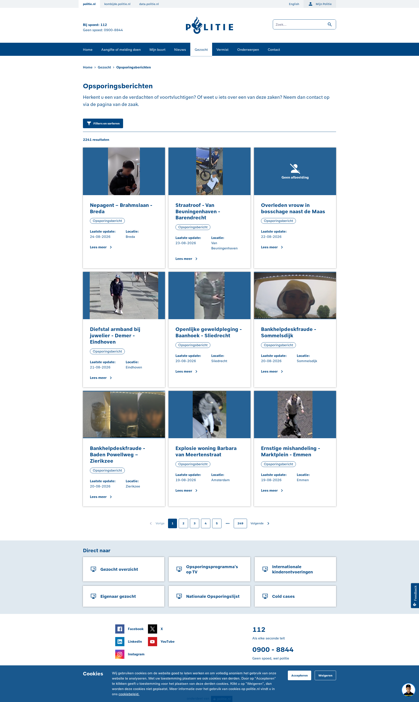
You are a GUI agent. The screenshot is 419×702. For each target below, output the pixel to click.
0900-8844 (113, 30)
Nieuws (180, 50)
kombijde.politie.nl (117, 4)
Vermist (222, 50)
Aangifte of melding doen (121, 50)
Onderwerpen (248, 50)
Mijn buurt (157, 50)
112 (103, 25)
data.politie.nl (149, 4)
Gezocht (201, 50)
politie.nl (89, 4)
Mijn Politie (324, 4)
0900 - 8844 (273, 649)
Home (88, 50)
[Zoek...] (304, 26)
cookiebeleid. (128, 694)
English (294, 4)
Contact (274, 50)
